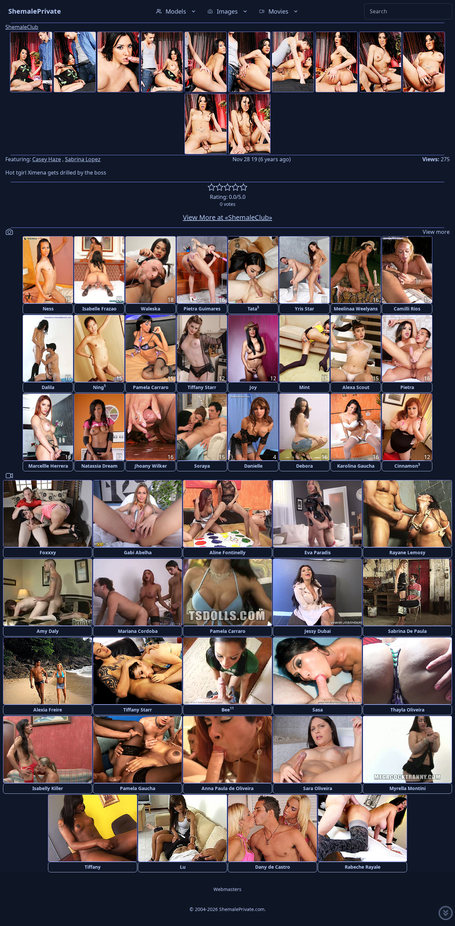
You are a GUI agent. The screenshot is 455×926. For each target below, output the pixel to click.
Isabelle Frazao (99, 308)
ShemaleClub (21, 27)
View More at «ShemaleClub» (227, 217)
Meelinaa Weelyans (356, 308)
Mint (304, 387)
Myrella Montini (407, 788)
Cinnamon (407, 465)
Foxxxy (48, 552)
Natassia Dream (99, 466)
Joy (253, 387)
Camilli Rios (407, 308)
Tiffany (93, 867)
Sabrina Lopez (83, 159)
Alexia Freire (47, 709)
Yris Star (304, 308)
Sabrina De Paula (407, 631)
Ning (99, 386)
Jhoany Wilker (151, 466)
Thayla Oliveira (407, 709)
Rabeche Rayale (362, 867)
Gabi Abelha (138, 552)
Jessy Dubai (317, 631)
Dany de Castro (272, 867)
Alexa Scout (355, 387)
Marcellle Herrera (48, 466)
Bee (228, 709)
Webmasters (227, 889)
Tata (253, 308)
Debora (304, 466)
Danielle (253, 466)
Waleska (150, 308)
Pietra (407, 387)
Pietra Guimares (202, 308)
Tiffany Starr (202, 387)
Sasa (317, 709)
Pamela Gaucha (137, 788)
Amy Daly (48, 631)
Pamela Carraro (151, 387)
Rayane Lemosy (407, 552)
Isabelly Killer (47, 788)
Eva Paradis (317, 552)
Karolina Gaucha (355, 466)
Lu (183, 867)
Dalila (48, 387)
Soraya (202, 466)
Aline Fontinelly (227, 552)
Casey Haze (46, 159)
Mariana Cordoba (138, 631)
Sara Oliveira (317, 788)
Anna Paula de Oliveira (227, 788)
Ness (48, 308)
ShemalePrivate (34, 11)
